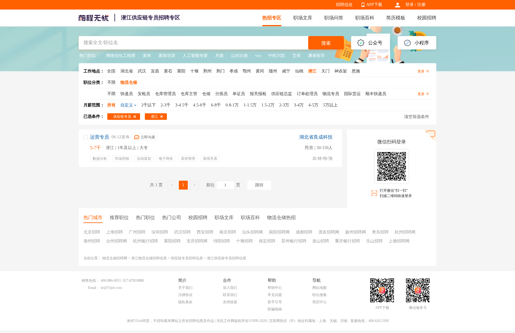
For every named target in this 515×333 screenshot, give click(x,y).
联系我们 (230, 295)
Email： (94, 288)
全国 (111, 71)
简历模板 (395, 17)
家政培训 (167, 55)
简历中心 (319, 302)
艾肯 (296, 55)
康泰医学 (316, 55)
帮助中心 (275, 288)
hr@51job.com (111, 288)
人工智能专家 (195, 55)
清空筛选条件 (416, 116)
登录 (409, 4)
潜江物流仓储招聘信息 (149, 258)
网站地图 (319, 288)
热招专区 (271, 17)
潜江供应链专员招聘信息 (226, 258)
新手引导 (275, 302)
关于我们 (185, 288)
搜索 (326, 43)
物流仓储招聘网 (114, 258)
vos (258, 55)
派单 (147, 55)
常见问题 (275, 295)
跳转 (259, 185)
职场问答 (333, 17)
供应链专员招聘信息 (187, 258)
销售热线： (91, 280)
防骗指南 (275, 309)
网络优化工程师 (120, 55)
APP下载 (374, 4)
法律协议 (185, 295)
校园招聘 (426, 17)
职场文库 (302, 17)
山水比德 (239, 55)
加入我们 (230, 288)
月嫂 (219, 55)
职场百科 (364, 17)
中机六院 (276, 55)
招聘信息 (344, 4)
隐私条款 (185, 302)
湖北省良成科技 (316, 137)
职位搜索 (319, 295)
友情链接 (230, 302)
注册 (421, 4)
